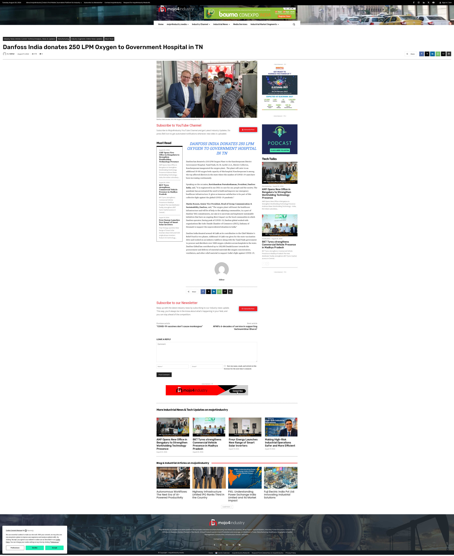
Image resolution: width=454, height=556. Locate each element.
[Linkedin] (423, 2)
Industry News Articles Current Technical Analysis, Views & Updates (29, 39)
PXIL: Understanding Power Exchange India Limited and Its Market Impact (242, 496)
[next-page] (267, 263)
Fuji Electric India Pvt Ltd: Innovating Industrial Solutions (279, 494)
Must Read (109, 39)
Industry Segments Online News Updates (87, 39)
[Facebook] (413, 2)
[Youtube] (433, 2)
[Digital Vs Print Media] (207, 395)
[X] (428, 2)
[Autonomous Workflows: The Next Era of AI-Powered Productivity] (173, 478)
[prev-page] (263, 263)
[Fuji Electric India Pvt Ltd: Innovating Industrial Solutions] (280, 478)
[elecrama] (279, 109)
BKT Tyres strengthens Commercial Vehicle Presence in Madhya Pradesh (168, 189)
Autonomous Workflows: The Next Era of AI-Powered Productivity (172, 494)
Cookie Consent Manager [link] (14, 530)
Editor (12, 54)
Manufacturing (63, 39)
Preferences (15, 548)
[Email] (443, 54)
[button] (293, 24)
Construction (266, 238)
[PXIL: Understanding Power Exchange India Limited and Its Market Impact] (245, 478)
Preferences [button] (55, 542)
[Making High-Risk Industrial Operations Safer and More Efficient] (281, 427)
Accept (54, 548)
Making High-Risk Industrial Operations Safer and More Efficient (280, 442)
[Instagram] (418, 2)
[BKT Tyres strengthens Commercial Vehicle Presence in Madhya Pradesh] (279, 225)
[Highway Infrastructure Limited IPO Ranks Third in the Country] (209, 478)
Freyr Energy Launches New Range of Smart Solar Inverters (169, 222)
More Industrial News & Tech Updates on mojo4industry (192, 409)
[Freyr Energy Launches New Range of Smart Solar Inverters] (245, 427)
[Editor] (5, 54)
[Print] (448, 54)
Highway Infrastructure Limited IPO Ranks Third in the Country (208, 494)
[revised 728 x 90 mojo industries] (250, 18)
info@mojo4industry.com (231, 539)
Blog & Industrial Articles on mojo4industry (183, 463)
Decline (34, 548)
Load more (226, 507)
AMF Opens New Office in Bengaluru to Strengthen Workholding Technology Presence (276, 193)
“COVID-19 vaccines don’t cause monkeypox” (180, 326)
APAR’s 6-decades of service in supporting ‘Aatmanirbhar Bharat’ (235, 327)
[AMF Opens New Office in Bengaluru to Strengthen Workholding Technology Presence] (279, 173)
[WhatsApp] (438, 54)
